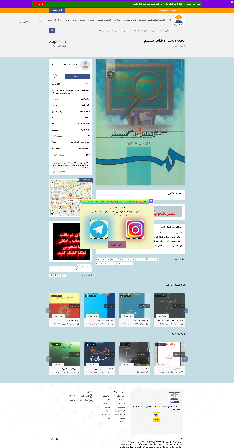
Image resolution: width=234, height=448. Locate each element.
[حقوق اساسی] (134, 354)
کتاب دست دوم (175, 31)
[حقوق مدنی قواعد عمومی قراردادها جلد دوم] (169, 306)
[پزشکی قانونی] (169, 354)
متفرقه (91, 20)
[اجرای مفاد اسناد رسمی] (134, 306)
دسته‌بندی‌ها (42, 22)
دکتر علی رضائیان (128, 259)
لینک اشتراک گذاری (83, 266)
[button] (140, 194)
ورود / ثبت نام (176, 10)
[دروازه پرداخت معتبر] (156, 417)
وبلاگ (75, 20)
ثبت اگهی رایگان (32, 22)
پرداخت (107, 407)
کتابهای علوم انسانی (150, 31)
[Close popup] (151, 201)
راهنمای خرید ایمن (63, 165)
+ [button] (52, 182)
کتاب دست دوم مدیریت (124, 263)
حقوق (135, 372)
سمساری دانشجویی (102, 259)
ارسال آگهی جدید (54, 20)
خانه (169, 20)
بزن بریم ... (39, 4)
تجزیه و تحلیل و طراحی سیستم (164, 40)
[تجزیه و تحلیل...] (70, 195)
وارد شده (159, 241)
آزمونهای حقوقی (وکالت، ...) (162, 324)
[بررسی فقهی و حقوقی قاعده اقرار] (64, 354)
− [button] (53, 185)
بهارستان (140, 354)
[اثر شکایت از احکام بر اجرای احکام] (99, 354)
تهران (181, 46)
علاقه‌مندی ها (163, 10)
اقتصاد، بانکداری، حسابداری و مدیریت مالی (128, 31)
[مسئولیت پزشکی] (64, 306)
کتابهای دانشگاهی (104, 20)
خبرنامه (67, 20)
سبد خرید (106, 403)
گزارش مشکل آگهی (57, 172)
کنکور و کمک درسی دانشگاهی (125, 20)
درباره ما (83, 20)
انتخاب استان (56, 10)
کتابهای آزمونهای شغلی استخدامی (152, 20)
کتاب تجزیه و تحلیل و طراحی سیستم (146, 259)
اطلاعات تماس (77, 76)
